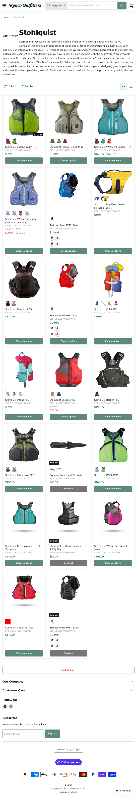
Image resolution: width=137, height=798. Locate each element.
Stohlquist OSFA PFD (106, 475)
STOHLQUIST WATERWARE (18, 150)
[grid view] (123, 86)
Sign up (52, 733)
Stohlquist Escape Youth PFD (21, 147)
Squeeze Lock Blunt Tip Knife (66, 475)
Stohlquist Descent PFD (18, 309)
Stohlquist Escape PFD (62, 400)
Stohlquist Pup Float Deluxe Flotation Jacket (109, 206)
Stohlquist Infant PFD (17, 400)
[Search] (121, 5)
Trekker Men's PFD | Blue (64, 225)
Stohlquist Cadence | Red (19, 627)
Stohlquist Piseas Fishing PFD (66, 147)
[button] (52, 238)
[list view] (130, 86)
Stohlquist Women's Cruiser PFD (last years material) (23, 220)
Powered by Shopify (68, 791)
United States (67, 749)
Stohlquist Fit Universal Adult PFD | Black (66, 547)
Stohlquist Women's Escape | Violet (110, 547)
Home (6, 17)
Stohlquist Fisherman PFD (19, 475)
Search (68, 784)
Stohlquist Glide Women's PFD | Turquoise (23, 547)
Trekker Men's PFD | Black (64, 627)
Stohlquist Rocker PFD (106, 400)
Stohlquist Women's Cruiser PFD (112, 147)
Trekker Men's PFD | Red (64, 315)
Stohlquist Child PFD (105, 309)
